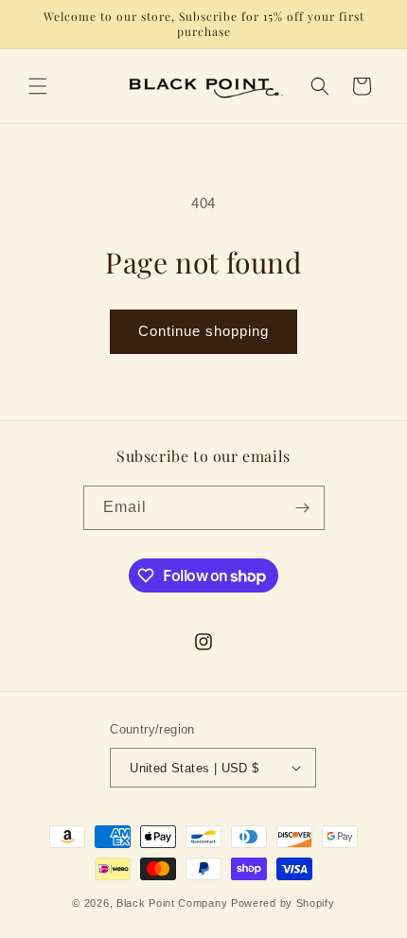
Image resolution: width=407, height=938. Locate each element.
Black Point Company (171, 903)
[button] (38, 86)
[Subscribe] (303, 508)
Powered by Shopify (283, 903)
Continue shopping (203, 331)
